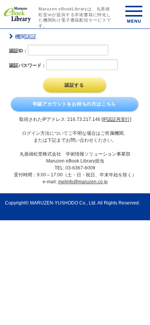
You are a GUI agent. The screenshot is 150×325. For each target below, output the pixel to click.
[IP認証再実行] (116, 119)
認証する (74, 85)
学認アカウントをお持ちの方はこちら (75, 104)
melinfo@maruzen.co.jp (83, 181)
